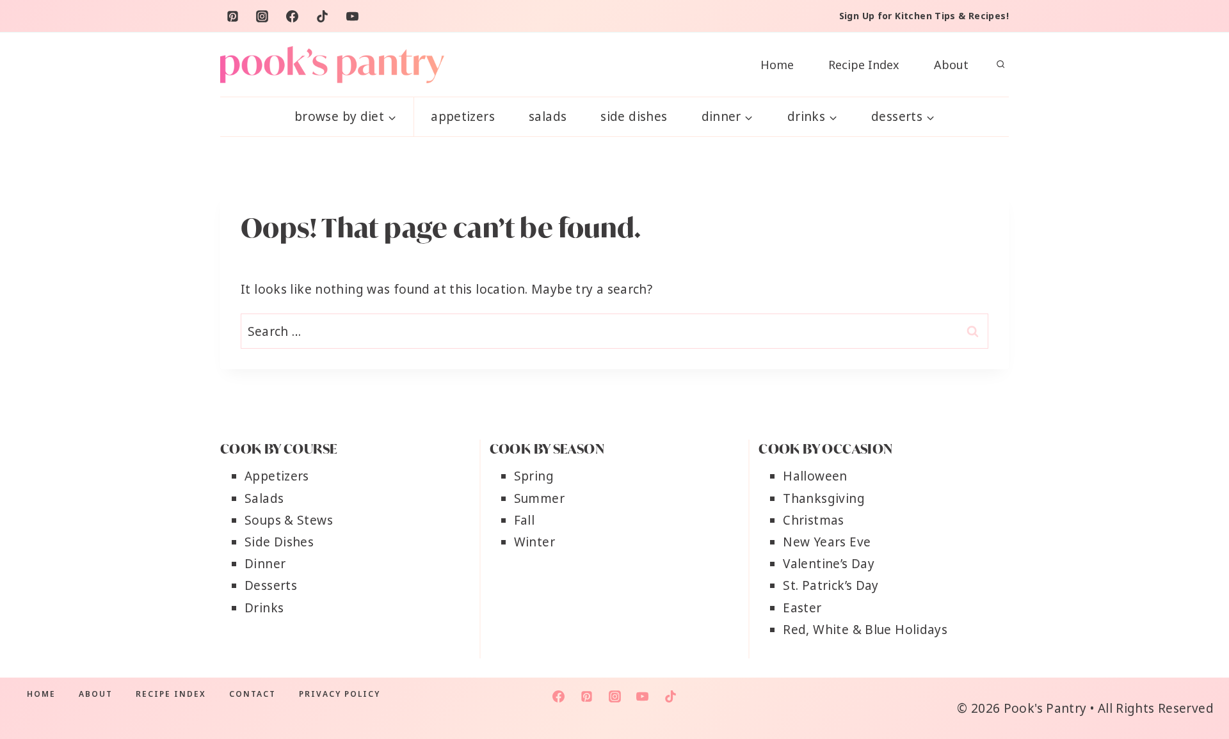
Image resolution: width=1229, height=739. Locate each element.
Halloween (815, 476)
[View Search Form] (1000, 64)
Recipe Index (863, 64)
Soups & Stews (289, 520)
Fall (524, 520)
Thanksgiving (824, 498)
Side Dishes (633, 116)
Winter (534, 542)
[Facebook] (292, 16)
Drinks (264, 608)
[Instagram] (262, 16)
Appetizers (463, 116)
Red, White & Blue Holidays (865, 629)
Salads (547, 116)
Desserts (271, 585)
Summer (539, 498)
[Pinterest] (232, 16)
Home (777, 64)
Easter (802, 608)
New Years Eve (827, 542)
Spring (534, 476)
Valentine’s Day (828, 563)
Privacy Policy (339, 693)
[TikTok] (322, 16)
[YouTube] (353, 16)
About (951, 64)
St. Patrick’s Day (830, 585)
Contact (252, 693)
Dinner (265, 563)
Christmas (813, 520)
